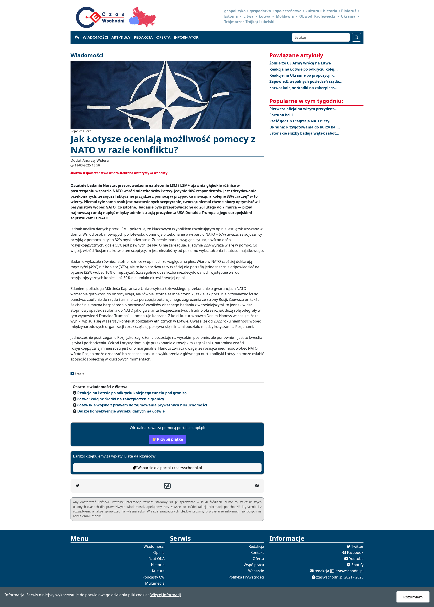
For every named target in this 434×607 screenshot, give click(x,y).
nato (115, 173)
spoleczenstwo (96, 173)
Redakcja (143, 37)
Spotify (357, 564)
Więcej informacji (165, 594)
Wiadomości (95, 37)
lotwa (77, 173)
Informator (186, 37)
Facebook (355, 552)
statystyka (145, 173)
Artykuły (120, 37)
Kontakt (257, 552)
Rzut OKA (157, 558)
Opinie (159, 552)
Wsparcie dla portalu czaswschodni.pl (169, 467)
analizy (162, 173)
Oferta (163, 37)
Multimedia (155, 583)
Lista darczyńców (140, 456)
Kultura (158, 570)
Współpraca (254, 564)
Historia (158, 564)
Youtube (356, 558)
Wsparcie (256, 570)
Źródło (79, 374)
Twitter (357, 546)
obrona (127, 173)
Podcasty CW (153, 577)
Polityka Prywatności (246, 577)
